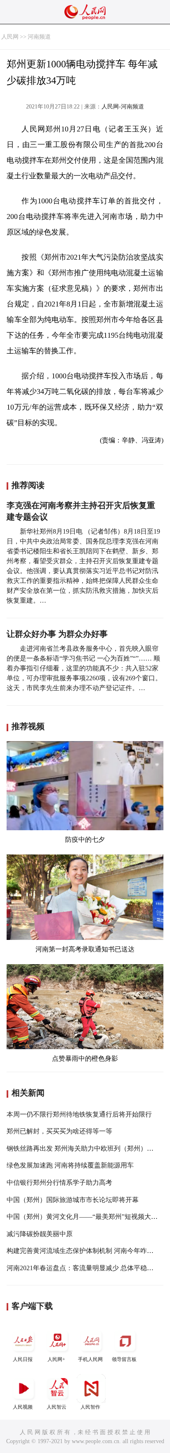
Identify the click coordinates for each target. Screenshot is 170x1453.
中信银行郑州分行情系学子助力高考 (59, 1182)
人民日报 (23, 1359)
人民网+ (56, 1359)
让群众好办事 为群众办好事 (57, 633)
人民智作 (90, 1407)
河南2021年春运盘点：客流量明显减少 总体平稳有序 (83, 1267)
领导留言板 (124, 1359)
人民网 (10, 37)
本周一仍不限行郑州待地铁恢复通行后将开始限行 (79, 1114)
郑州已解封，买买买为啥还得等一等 (59, 1131)
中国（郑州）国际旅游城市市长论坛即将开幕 (73, 1199)
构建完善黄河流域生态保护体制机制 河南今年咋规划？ (87, 1250)
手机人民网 (90, 1359)
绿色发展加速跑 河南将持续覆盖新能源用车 (70, 1165)
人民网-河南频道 (123, 107)
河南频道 (39, 37)
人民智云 (56, 1407)
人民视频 (23, 1407)
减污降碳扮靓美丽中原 (40, 1233)
